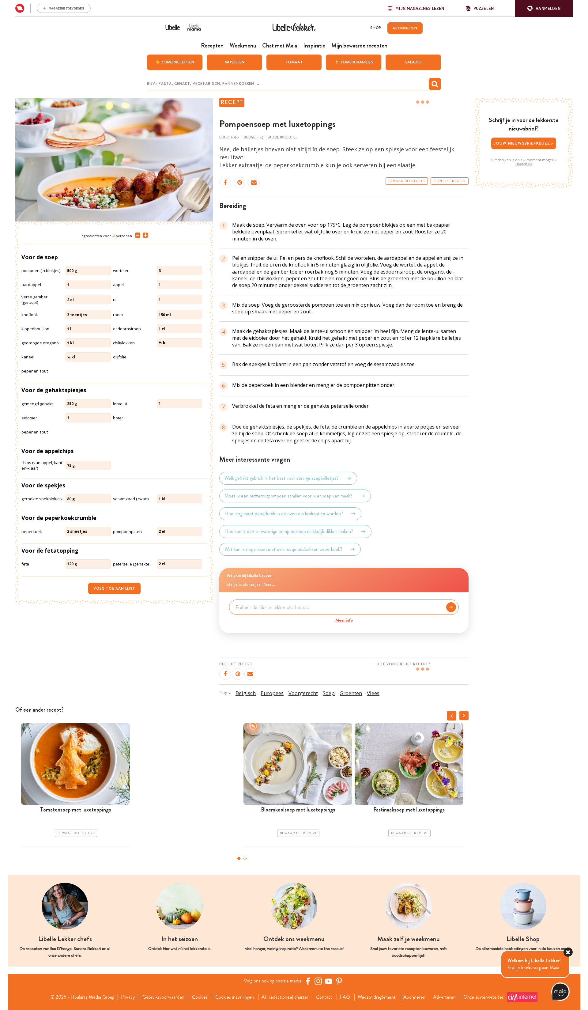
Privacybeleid (523, 164)
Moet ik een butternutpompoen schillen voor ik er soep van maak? (288, 495)
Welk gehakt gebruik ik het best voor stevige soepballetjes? (281, 478)
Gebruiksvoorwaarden (163, 997)
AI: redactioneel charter (285, 997)
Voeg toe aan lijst (114, 588)
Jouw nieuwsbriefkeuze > (524, 143)
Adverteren (444, 997)
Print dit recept (449, 181)
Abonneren (414, 997)
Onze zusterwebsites (483, 997)
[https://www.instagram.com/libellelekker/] (318, 981)
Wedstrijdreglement (377, 997)
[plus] (144, 235)
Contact (324, 997)
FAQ (345, 997)
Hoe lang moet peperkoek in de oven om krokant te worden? (283, 513)
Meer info (344, 620)
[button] (544, 8)
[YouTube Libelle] (328, 981)
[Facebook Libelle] (307, 981)
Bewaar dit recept (406, 181)
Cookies (200, 997)
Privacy (128, 997)
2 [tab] (245, 858)
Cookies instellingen (234, 997)
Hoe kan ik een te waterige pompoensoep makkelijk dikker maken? (288, 531)
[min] (136, 235)
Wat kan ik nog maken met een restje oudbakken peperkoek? (283, 549)
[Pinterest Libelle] (339, 981)
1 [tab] (238, 858)
